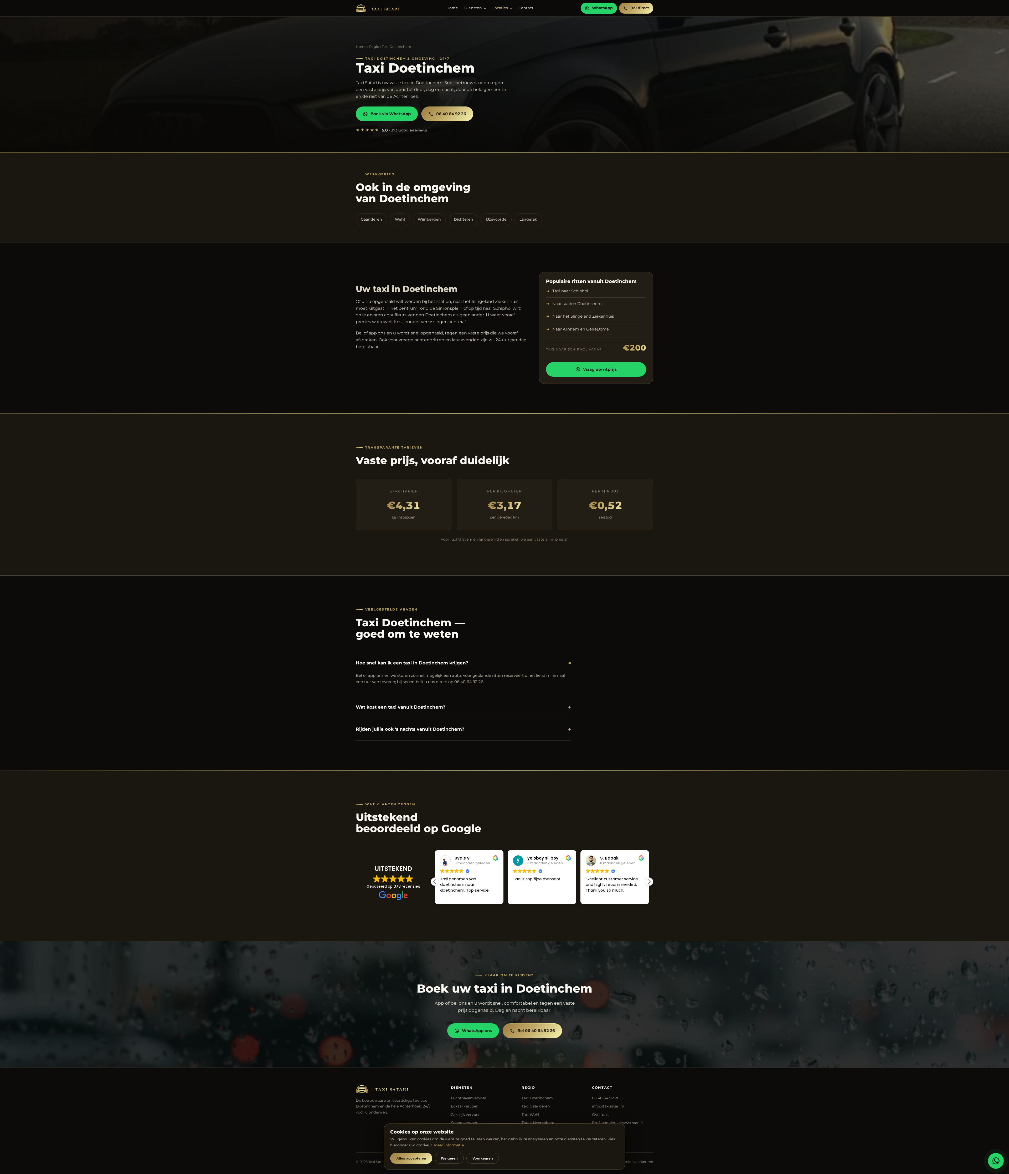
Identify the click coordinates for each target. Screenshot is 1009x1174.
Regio (374, 46)
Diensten (473, 8)
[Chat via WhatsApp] (996, 1161)
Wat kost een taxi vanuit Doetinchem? (463, 707)
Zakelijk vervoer (465, 1114)
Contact (525, 8)
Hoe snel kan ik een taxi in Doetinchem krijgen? (463, 663)
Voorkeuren (482, 1158)
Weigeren (449, 1158)
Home (452, 8)
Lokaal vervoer (464, 1106)
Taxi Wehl (530, 1114)
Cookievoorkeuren (637, 1162)
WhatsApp (602, 8)
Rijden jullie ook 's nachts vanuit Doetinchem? (463, 729)
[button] (649, 882)
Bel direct (639, 8)
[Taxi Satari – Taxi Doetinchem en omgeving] (377, 8)
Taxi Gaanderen (536, 1106)
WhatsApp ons (477, 1030)
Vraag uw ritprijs (600, 369)
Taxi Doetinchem (537, 1098)
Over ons (600, 1114)
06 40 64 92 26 (451, 113)
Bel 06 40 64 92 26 (536, 1030)
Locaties (500, 8)
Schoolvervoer (464, 1122)
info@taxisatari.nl (608, 1106)
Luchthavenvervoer (468, 1098)
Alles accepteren (411, 1158)
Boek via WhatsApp (390, 113)
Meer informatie (449, 1145)
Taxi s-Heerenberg (538, 1122)
